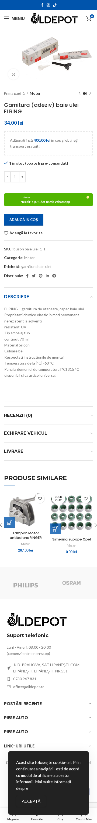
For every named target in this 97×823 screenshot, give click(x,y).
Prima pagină (14, 93)
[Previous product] (79, 93)
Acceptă (31, 801)
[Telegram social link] (54, 275)
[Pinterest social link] (40, 275)
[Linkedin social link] (47, 275)
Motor (35, 93)
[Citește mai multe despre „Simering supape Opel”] (55, 528)
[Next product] (90, 93)
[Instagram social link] (48, 5)
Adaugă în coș (23, 219)
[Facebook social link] (42, 5)
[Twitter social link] (33, 275)
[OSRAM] (71, 582)
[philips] (25, 582)
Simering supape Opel (71, 539)
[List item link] (48, 679)
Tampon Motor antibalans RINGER (26, 535)
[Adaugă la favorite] (39, 498)
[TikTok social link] (54, 5)
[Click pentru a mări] (13, 74)
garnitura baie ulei (36, 266)
